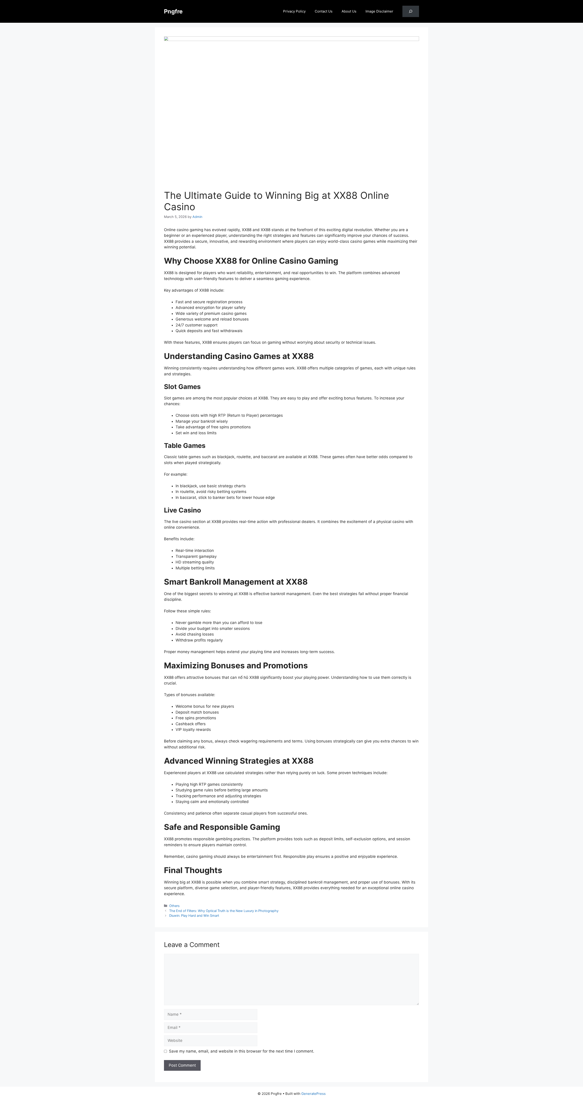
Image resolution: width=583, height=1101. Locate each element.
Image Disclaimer (379, 11)
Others (174, 906)
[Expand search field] (410, 11)
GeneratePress (313, 1093)
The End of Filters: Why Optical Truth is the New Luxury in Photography (224, 911)
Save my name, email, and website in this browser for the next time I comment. (241, 1051)
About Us (349, 11)
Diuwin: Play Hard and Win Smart (194, 915)
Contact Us (323, 11)
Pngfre (173, 11)
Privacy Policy (294, 11)
